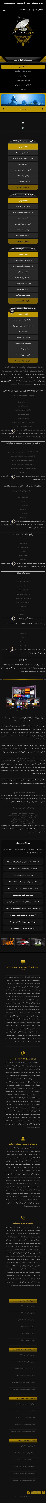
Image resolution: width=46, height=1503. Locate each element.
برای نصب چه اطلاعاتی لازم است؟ (23, 875)
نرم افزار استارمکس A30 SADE (26, 1376)
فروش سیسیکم (23, 187)
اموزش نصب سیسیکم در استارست (24, 1404)
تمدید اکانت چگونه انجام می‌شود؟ (23, 895)
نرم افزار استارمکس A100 (27, 1355)
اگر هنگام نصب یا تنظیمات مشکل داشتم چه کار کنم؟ (23, 902)
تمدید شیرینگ (23, 76)
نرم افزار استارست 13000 (28, 1306)
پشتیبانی (23, 89)
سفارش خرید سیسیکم (23, 361)
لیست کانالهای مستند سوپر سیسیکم (24, 1467)
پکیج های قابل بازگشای (23, 71)
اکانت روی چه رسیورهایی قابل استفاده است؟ (23, 882)
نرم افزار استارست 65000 (28, 1334)
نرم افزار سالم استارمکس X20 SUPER (24, 1389)
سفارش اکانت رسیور (23, 301)
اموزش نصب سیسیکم (23, 85)
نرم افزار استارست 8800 (28, 1340)
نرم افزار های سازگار (23, 80)
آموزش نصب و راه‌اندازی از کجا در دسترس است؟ (23, 868)
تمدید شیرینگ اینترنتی (28, 1446)
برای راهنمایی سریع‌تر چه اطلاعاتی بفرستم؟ (23, 922)
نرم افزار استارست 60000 (28, 1327)
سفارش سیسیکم (23, 241)
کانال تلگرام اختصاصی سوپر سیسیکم (24, 1480)
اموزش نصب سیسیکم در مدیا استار (24, 1418)
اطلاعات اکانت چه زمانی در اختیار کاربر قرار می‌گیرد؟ (23, 862)
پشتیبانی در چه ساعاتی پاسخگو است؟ (23, 929)
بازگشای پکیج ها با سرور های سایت (24, 1453)
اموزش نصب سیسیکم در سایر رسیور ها (23, 1431)
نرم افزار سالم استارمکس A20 (26, 1362)
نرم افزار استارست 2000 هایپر (26, 1320)
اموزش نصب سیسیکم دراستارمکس (24, 1411)
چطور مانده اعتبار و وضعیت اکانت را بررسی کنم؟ (23, 888)
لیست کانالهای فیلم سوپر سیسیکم (24, 1473)
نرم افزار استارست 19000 (28, 1313)
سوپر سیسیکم (19, 1497)
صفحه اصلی (23, 67)
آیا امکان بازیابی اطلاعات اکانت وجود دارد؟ (23, 915)
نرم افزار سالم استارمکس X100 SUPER (23, 1382)
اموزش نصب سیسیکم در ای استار (25, 1424)
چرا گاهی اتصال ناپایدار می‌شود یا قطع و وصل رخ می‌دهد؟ (23, 909)
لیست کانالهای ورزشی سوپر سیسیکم (23, 1460)
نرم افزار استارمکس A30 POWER (25, 1369)
